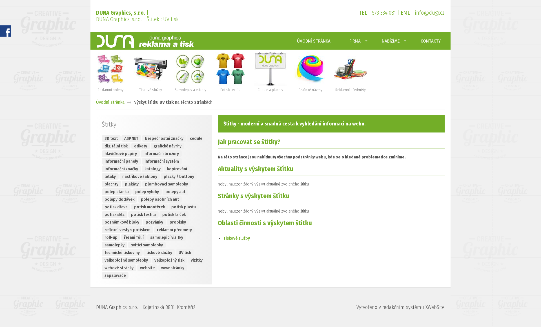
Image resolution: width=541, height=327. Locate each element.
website (147, 267)
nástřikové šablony (139, 176)
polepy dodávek (119, 199)
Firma (355, 41)
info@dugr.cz (430, 13)
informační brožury (161, 153)
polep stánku (117, 191)
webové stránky (119, 267)
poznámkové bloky (122, 222)
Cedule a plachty (270, 89)
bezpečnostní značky (164, 138)
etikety (140, 146)
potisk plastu (183, 206)
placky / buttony (179, 176)
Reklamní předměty (350, 89)
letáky (110, 176)
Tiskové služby (150, 89)
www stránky (172, 267)
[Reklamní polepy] (110, 84)
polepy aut (175, 191)
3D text (111, 138)
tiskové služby (159, 252)
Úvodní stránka (314, 41)
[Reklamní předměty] (350, 84)
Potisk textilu (230, 89)
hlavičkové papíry (121, 153)
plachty (111, 184)
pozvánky (154, 222)
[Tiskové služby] (150, 84)
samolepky (115, 245)
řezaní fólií (134, 237)
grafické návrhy (167, 146)
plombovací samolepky (166, 184)
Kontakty (431, 41)
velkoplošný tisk (169, 260)
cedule (196, 138)
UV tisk (185, 252)
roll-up (111, 237)
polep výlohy (147, 191)
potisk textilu (143, 214)
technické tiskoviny (122, 252)
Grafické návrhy (310, 89)
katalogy (153, 168)
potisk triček (174, 214)
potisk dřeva (116, 206)
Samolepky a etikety (190, 89)
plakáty (132, 184)
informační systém (162, 161)
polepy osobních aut (160, 199)
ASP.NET (131, 138)
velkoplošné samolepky (126, 260)
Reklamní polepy (110, 89)
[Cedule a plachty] (270, 84)
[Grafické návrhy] (310, 84)
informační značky (121, 168)
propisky (178, 222)
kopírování (177, 168)
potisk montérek (149, 206)
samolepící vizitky (166, 237)
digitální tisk (116, 146)
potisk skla (115, 214)
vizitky (197, 260)
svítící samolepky (147, 245)
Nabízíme (391, 41)
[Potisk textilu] (230, 84)
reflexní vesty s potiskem (127, 229)
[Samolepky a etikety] (190, 84)
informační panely (121, 161)
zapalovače (115, 275)
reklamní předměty (174, 229)
